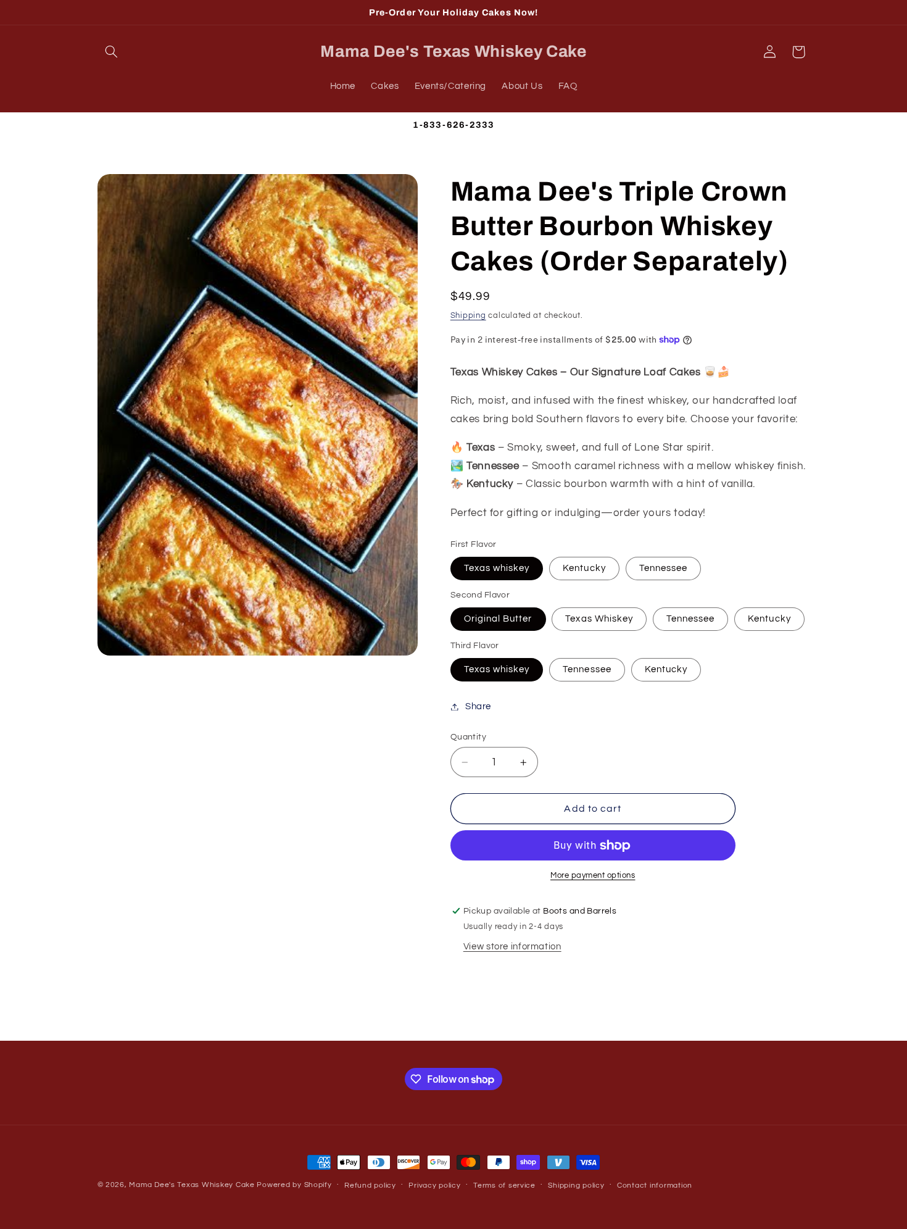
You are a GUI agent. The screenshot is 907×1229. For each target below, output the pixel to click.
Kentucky (584, 568)
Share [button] (478, 706)
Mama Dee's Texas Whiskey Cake (191, 1184)
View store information (512, 947)
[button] (111, 52)
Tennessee (663, 568)
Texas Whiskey (599, 618)
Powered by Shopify (294, 1184)
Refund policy (370, 1185)
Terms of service (504, 1185)
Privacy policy (434, 1185)
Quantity (468, 737)
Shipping (468, 316)
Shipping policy (576, 1185)
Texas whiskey (497, 568)
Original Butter (498, 618)
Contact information (654, 1185)
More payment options (593, 876)
